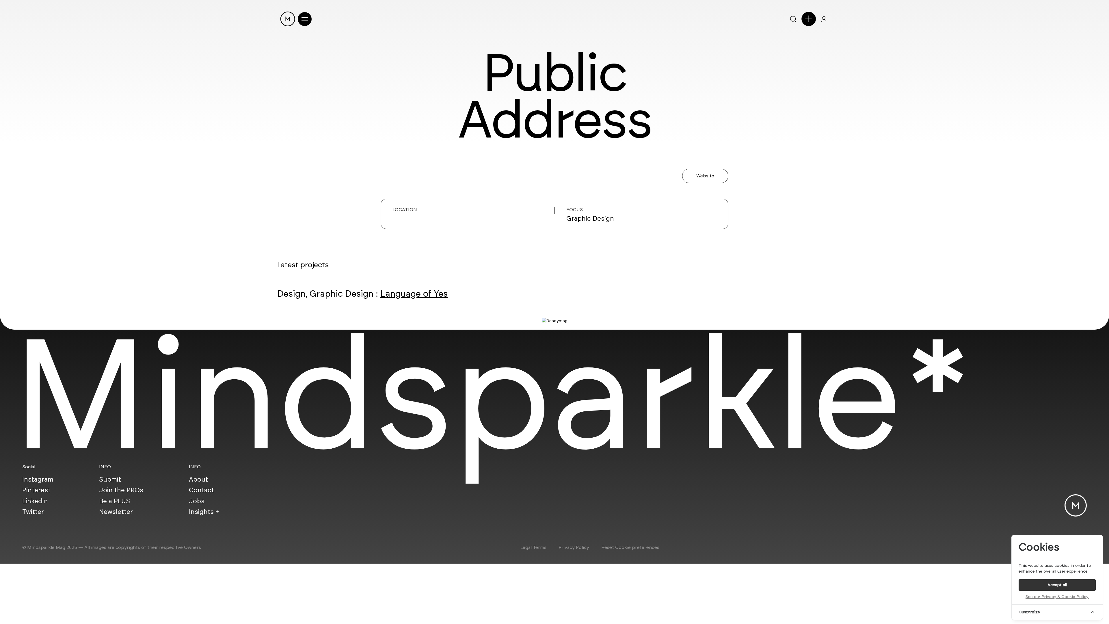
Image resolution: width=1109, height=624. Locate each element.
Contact (201, 490)
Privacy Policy (574, 547)
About (198, 479)
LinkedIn (35, 501)
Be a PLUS (114, 501)
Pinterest (36, 490)
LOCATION (404, 209)
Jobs (196, 501)
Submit (110, 479)
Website (705, 176)
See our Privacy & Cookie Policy (1057, 596)
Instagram (37, 479)
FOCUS (574, 209)
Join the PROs (121, 490)
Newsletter (116, 511)
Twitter (33, 511)
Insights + (204, 511)
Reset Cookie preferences (630, 547)
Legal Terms (533, 547)
